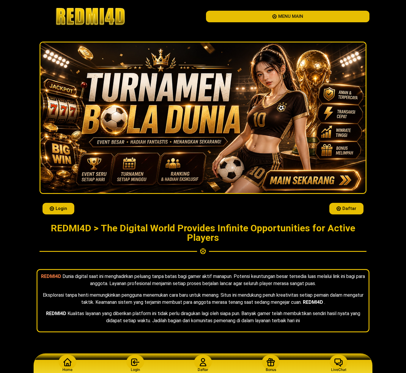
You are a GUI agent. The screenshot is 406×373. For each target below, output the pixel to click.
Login (135, 369)
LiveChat (338, 369)
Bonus (271, 369)
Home (67, 369)
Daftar (203, 369)
